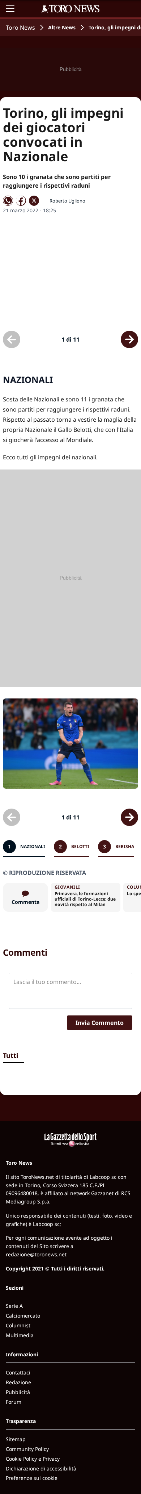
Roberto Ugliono (67, 200)
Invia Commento (100, 1023)
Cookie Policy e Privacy (33, 1458)
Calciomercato (23, 1315)
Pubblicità (18, 1392)
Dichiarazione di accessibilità (41, 1468)
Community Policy (27, 1448)
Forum (13, 1401)
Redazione (18, 1382)
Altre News (62, 27)
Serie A (14, 1305)
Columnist (18, 1325)
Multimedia (20, 1335)
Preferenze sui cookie (31, 1477)
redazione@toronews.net (36, 1254)
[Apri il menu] (10, 8)
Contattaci (18, 1372)
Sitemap (16, 1439)
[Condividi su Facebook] (21, 201)
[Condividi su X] (34, 201)
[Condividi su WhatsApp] (8, 201)
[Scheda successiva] (129, 339)
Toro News (20, 28)
